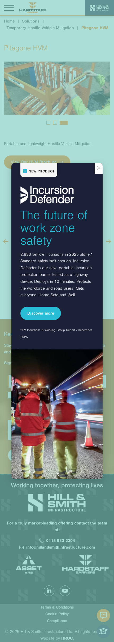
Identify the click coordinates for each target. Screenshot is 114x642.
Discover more (40, 313)
